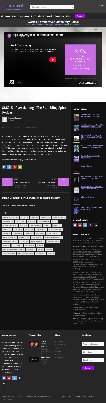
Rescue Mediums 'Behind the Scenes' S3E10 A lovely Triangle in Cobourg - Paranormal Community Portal (87, 297)
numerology (24, 237)
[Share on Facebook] (4, 167)
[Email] (96, 225)
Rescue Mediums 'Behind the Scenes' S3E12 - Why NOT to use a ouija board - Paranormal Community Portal (87, 274)
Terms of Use (80, 396)
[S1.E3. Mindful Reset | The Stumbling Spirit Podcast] (17, 183)
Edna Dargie (44, 221)
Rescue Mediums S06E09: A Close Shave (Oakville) (88, 266)
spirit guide (17, 245)
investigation (41, 229)
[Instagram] (90, 225)
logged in (16, 205)
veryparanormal (9, 253)
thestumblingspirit (15, 118)
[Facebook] (75, 225)
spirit (6, 245)
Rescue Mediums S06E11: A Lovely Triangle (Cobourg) (88, 302)
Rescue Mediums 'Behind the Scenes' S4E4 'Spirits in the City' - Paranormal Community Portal (87, 251)
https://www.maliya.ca (27, 160)
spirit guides (29, 245)
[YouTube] (80, 225)
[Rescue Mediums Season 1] (34, 344)
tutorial (49, 249)
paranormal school (10, 241)
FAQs (58, 348)
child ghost (45, 217)
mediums (40, 233)
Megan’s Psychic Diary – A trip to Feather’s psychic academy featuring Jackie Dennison (88, 321)
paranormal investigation (53, 237)
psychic (24, 241)
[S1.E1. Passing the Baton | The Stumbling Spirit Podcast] (53, 183)
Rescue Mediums (37, 241)
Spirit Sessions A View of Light (13, 249)
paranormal (37, 237)
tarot (40, 249)
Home (59, 351)
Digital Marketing (44, 396)
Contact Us (61, 345)
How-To (18, 229)
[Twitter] (85, 225)
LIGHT (95, 30)
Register (79, 16)
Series (14, 16)
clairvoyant (8, 221)
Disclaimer (93, 396)
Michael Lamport (53, 233)
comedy (31, 221)
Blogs (68, 16)
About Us (60, 342)
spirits (40, 245)
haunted (57, 225)
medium (29, 233)
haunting (7, 229)
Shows (7, 16)
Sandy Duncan (53, 241)
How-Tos (29, 229)
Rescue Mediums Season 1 (44, 344)
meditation (17, 233)
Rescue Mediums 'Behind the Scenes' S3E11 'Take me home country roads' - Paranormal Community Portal (87, 284)
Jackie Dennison (55, 229)
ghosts (47, 225)
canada (34, 217)
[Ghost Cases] (34, 359)
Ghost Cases (45, 357)
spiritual (31, 249)
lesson (6, 233)
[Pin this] (15, 167)
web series (40, 253)
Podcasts (17, 128)
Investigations (23, 16)
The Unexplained (37, 16)
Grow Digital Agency (7, 399)
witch (51, 253)
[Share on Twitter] (9, 167)
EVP (54, 221)
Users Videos (59, 16)
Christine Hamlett (59, 217)
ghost (23, 225)
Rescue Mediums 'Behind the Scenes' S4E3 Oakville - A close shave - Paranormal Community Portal (87, 262)
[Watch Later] (53, 93)
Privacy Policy (66, 396)
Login (102, 5)
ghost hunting (35, 225)
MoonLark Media (9, 237)
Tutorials (49, 16)
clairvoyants (20, 221)
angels (24, 217)
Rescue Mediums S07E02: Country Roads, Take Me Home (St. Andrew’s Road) (88, 289)
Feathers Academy (10, 225)
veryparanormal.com (25, 253)
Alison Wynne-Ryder (10, 217)
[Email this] (20, 167)
